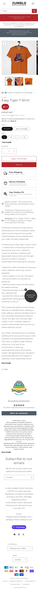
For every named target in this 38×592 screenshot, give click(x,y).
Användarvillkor (15, 584)
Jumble (17, 578)
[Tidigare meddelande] (4, 17)
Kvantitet (5, 146)
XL (25, 137)
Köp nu (19, 165)
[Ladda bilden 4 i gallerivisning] (28, 81)
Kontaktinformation (20, 587)
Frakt (11, 115)
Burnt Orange (22, 129)
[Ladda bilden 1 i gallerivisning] (9, 81)
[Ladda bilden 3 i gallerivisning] (19, 81)
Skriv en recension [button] (19, 413)
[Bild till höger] (35, 82)
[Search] (34, 11)
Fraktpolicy (26, 584)
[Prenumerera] (31, 477)
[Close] (25, 289)
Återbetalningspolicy (16, 581)
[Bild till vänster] (2, 82)
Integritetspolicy (30, 581)
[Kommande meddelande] (34, 17)
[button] (4, 3)
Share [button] (6, 369)
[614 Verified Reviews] (19, 396)
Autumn (7, 129)
